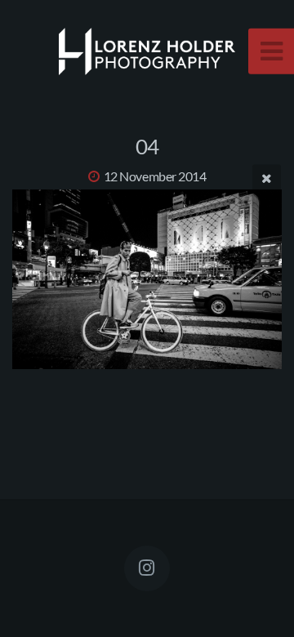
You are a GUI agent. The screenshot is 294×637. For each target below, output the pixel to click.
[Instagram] (147, 568)
